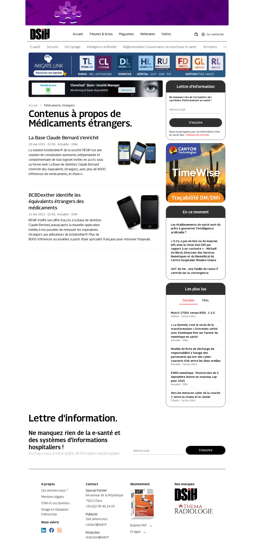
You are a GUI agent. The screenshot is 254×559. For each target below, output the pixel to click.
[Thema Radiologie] (194, 509)
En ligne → (138, 532)
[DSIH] (194, 494)
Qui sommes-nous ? (54, 490)
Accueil (78, 34)
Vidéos (166, 34)
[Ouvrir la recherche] (197, 34)
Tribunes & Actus (101, 34)
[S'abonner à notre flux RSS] (59, 530)
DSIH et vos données (55, 503)
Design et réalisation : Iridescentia (55, 512)
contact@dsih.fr (96, 524)
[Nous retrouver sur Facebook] (51, 530)
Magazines (126, 34)
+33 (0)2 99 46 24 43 (100, 506)
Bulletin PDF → (141, 525)
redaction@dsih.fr (97, 537)
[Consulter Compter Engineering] (127, 12)
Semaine (188, 300)
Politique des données (197, 134)
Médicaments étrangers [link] (59, 105)
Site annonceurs (97, 519)
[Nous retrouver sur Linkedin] (43, 530)
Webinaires (147, 34)
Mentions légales (52, 497)
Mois (205, 300)
